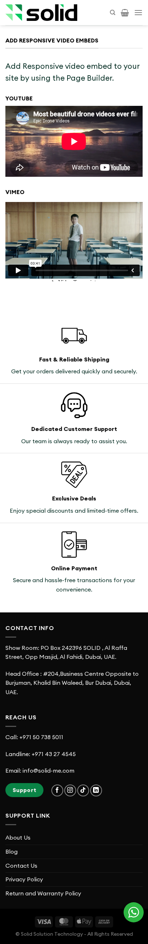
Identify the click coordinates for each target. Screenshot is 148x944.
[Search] (112, 12)
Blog (11, 851)
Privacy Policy (24, 879)
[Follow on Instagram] (70, 790)
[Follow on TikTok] (83, 790)
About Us (18, 837)
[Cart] (125, 13)
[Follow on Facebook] (57, 790)
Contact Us (21, 865)
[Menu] (138, 12)
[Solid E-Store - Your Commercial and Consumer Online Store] (41, 12)
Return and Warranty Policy (43, 893)
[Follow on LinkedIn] (96, 790)
